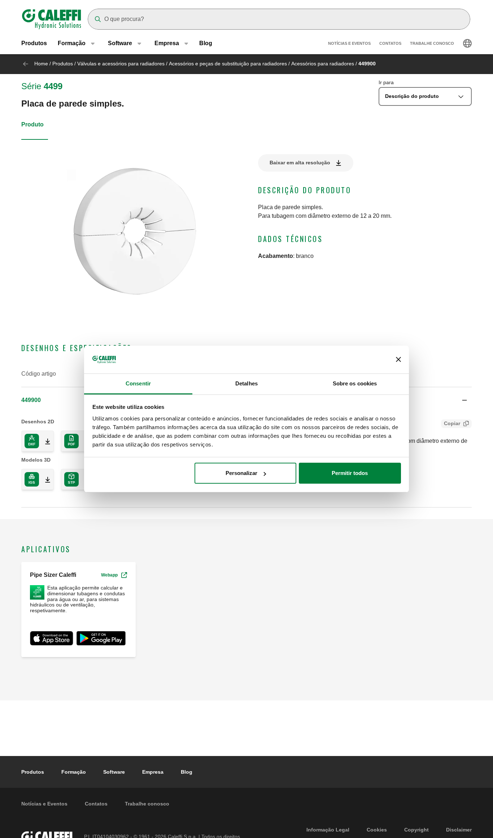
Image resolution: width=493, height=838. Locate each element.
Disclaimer (459, 830)
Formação (73, 772)
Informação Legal (327, 830)
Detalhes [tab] (246, 383)
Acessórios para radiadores (322, 63)
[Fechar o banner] (398, 359)
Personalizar (241, 473)
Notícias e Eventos (349, 43)
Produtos (34, 43)
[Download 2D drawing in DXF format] (45, 441)
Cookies (377, 830)
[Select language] (467, 43)
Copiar (452, 423)
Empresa (152, 772)
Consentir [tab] (138, 383)
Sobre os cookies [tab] (355, 383)
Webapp (109, 575)
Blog (205, 43)
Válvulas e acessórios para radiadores (121, 63)
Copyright (416, 830)
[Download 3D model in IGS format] (45, 479)
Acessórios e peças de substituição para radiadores (228, 63)
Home (41, 63)
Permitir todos (350, 473)
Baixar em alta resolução (300, 162)
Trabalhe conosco (432, 43)
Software (114, 772)
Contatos (390, 43)
